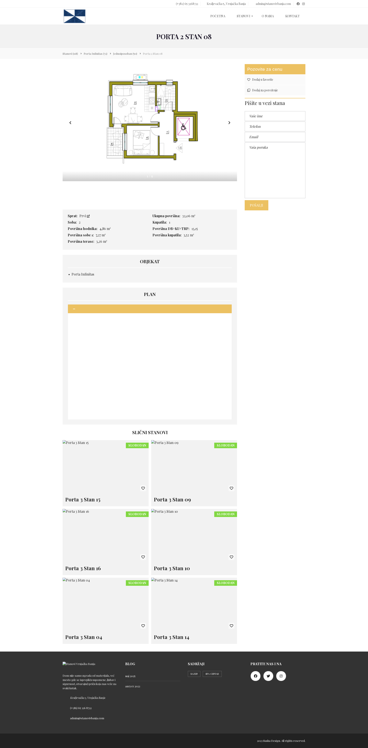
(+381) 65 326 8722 (81, 708)
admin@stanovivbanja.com (273, 4)
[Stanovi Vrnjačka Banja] (74, 16)
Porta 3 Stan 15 (82, 499)
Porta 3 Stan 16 (83, 568)
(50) (125, 53)
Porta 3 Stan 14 (171, 636)
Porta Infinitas (83, 274)
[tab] (150, 308)
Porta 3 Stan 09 (172, 499)
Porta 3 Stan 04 (83, 636)
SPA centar (212, 673)
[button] (229, 123)
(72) (95, 53)
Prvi (83, 216)
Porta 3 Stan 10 (172, 568)
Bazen (194, 673)
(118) (70, 53)
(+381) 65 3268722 (186, 4)
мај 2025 (130, 676)
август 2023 (132, 686)
